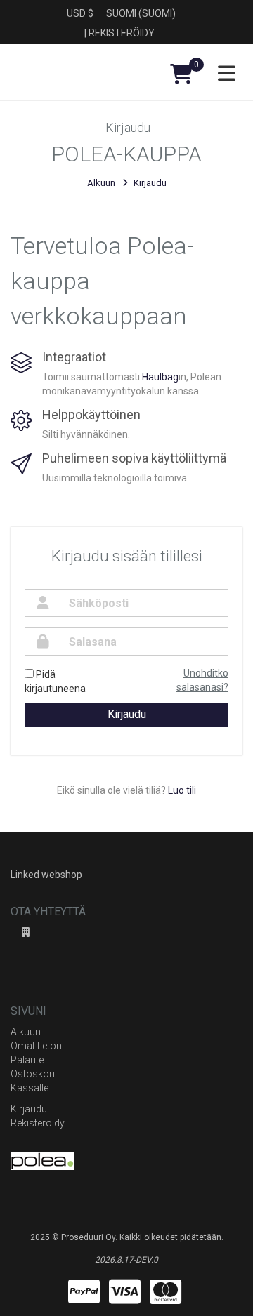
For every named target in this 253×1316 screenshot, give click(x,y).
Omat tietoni (37, 1045)
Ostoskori (33, 1073)
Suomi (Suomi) (141, 13)
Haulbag (160, 377)
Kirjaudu (127, 714)
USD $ (80, 13)
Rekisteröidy (122, 33)
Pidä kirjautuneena (55, 681)
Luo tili (182, 790)
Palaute (27, 1059)
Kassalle (29, 1088)
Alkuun (101, 183)
